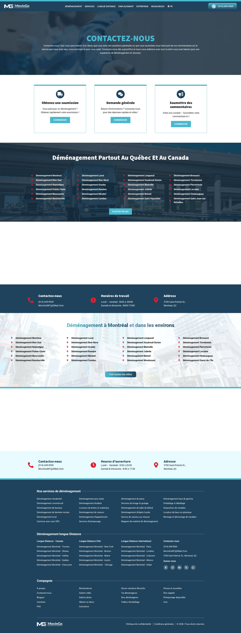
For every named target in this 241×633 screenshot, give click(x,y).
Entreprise (142, 6)
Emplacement (126, 6)
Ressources (157, 6)
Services (89, 6)
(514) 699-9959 (225, 6)
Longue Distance (106, 6)
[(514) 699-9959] (214, 6)
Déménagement (73, 6)
